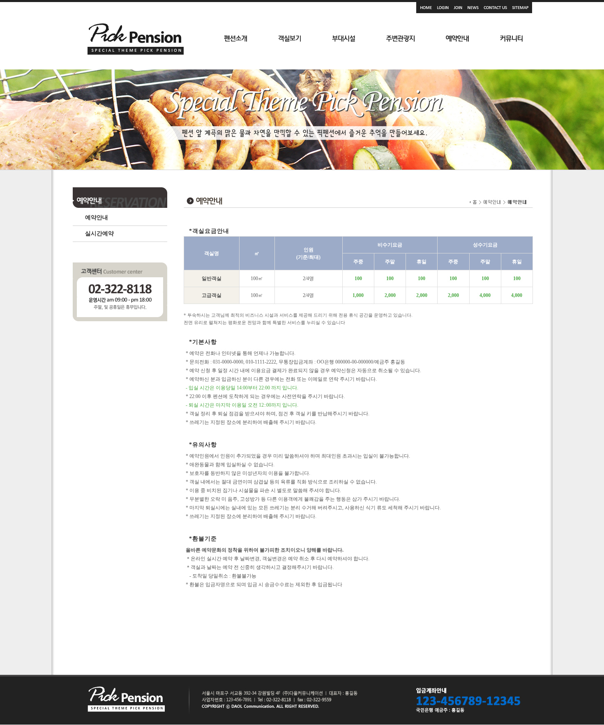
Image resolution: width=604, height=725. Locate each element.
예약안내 (96, 217)
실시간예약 (99, 233)
